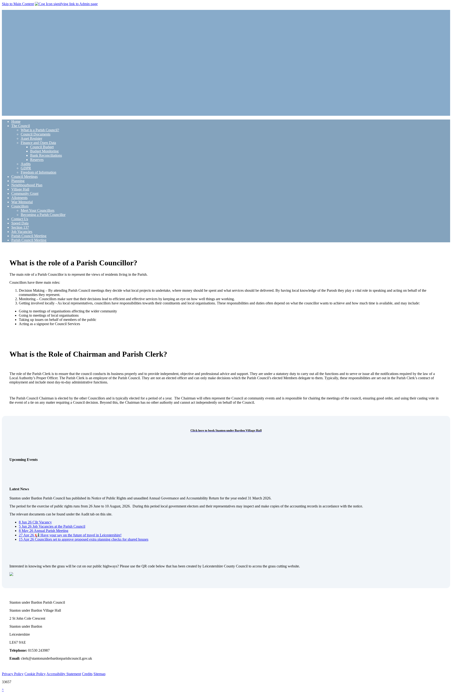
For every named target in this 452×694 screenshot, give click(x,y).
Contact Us (19, 219)
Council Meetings (24, 177)
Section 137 (20, 227)
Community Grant (24, 193)
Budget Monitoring (44, 151)
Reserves (37, 160)
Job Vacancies (21, 232)
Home (15, 122)
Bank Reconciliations (46, 155)
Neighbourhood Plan (26, 185)
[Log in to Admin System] (66, 4)
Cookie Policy (35, 674)
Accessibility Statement (63, 674)
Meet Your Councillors (37, 210)
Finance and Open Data (38, 143)
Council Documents (35, 134)
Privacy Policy (13, 674)
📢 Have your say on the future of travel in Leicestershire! (70, 535)
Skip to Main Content (18, 4)
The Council (20, 126)
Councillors (19, 206)
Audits (26, 164)
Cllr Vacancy (35, 522)
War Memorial (22, 202)
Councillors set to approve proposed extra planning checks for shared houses (83, 539)
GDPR (26, 168)
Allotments (19, 198)
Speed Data (19, 223)
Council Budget (42, 147)
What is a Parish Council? (40, 130)
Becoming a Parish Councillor (43, 215)
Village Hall (20, 189)
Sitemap (99, 674)
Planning (17, 181)
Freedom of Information (38, 172)
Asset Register (31, 138)
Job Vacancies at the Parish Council (52, 526)
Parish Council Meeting (28, 236)
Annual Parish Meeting (43, 531)
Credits (87, 674)
